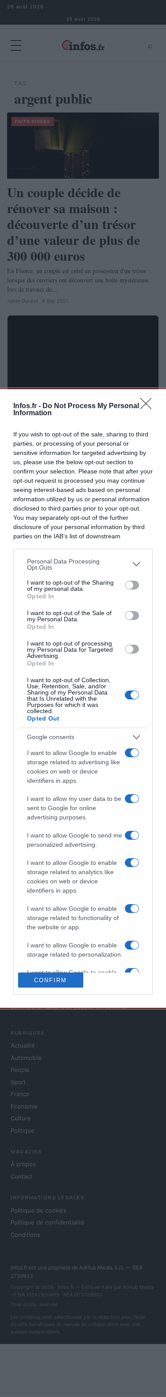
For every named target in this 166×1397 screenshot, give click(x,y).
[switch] (132, 585)
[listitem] (83, 564)
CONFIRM (50, 980)
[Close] (148, 406)
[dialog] (83, 698)
